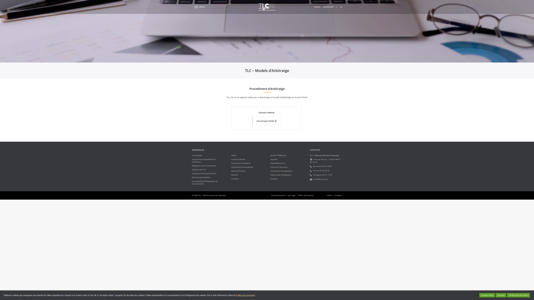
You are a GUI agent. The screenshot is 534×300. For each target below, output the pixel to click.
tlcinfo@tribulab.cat (320, 179)
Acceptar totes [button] (487, 295)
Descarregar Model (265, 121)
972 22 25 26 (324, 170)
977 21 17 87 (327, 175)
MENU (202, 7)
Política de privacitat (245, 295)
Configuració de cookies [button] (518, 295)
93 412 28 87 (327, 166)
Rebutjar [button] (501, 295)
